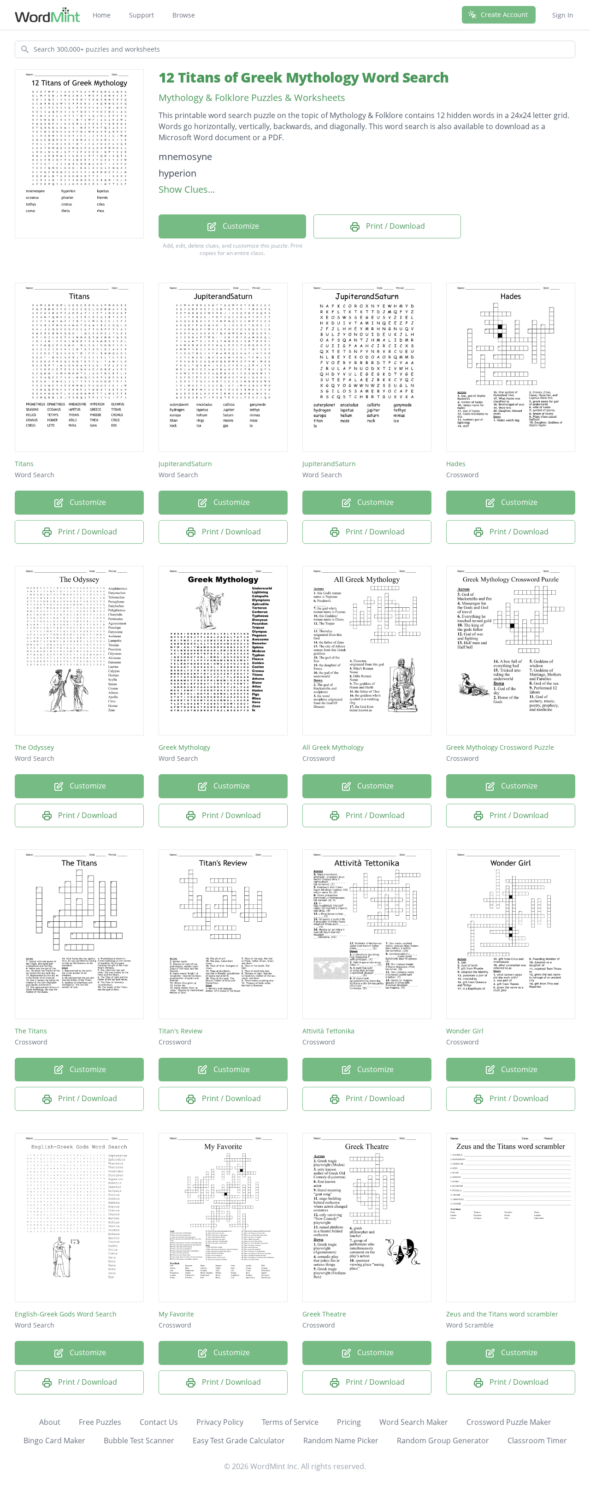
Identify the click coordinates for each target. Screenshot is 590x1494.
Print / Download (394, 226)
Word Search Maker (413, 1422)
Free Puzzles (100, 1422)
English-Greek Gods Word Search (66, 1314)
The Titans (31, 1030)
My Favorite (176, 1314)
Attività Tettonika (328, 1030)
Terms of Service (290, 1422)
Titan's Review (180, 1030)
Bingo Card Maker (54, 1440)
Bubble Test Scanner (139, 1440)
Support (141, 15)
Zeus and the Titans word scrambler (502, 1314)
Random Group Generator (443, 1440)
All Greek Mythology (333, 747)
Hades (456, 463)
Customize (240, 226)
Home (102, 15)
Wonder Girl (465, 1030)
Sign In (562, 15)
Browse (183, 15)
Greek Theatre (324, 1314)
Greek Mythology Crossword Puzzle (500, 747)
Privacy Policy (219, 1422)
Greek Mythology (184, 747)
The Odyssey (34, 747)
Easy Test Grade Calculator (239, 1440)
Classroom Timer (537, 1440)
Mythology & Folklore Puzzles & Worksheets (252, 97)
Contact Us (159, 1422)
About (49, 1422)
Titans (24, 463)
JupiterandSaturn (185, 463)
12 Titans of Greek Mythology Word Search (303, 77)
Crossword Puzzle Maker (508, 1422)
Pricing (349, 1422)
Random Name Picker (340, 1440)
